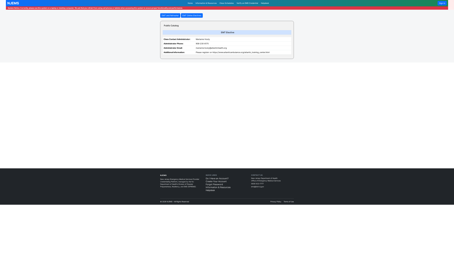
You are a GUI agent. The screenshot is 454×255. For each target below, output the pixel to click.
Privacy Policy (275, 202)
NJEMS (13, 3)
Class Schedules (227, 3)
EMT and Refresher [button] (170, 15)
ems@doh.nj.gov (257, 187)
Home (190, 3)
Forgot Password (214, 184)
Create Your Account (216, 181)
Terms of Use (289, 202)
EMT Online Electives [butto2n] (191, 15)
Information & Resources (206, 3)
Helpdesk (265, 3)
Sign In (442, 3)
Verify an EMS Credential (247, 3)
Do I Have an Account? (217, 178)
